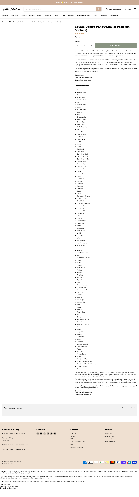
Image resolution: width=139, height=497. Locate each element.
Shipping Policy (109, 436)
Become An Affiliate (76, 447)
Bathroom (71, 16)
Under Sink (47, 16)
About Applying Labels (77, 442)
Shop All (5, 16)
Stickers (103, 16)
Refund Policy (108, 433)
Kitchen (23, 16)
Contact (72, 436)
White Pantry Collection (17, 22)
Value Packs (14, 16)
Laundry (56, 16)
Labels (95, 16)
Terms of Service (109, 442)
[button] (79, 34)
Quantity (77, 41)
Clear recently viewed (128, 408)
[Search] (98, 9)
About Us (73, 433)
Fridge (39, 16)
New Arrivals (114, 16)
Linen (63, 16)
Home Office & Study (83, 16)
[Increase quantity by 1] (91, 45)
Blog (71, 444)
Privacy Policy (108, 439)
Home (4, 22)
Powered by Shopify (8, 463)
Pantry (31, 16)
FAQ (71, 439)
